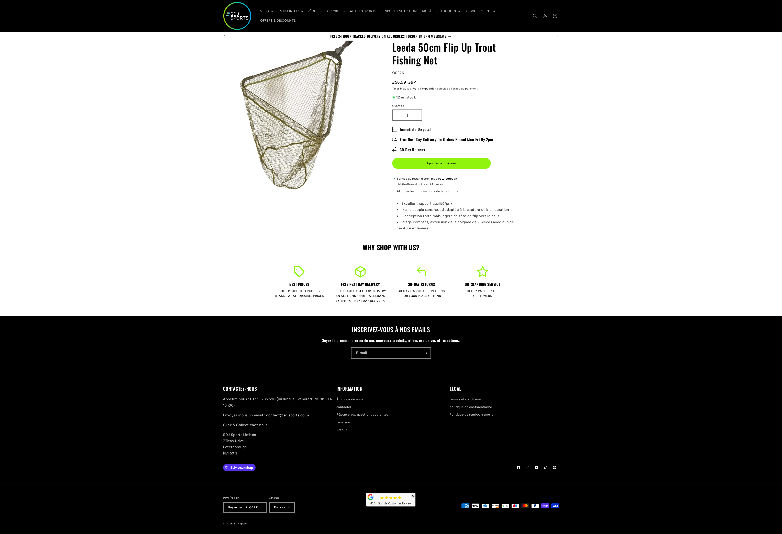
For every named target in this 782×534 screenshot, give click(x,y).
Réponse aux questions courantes (362, 414)
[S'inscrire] (426, 353)
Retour (341, 430)
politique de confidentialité (471, 407)
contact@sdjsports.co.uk (288, 415)
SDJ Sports (241, 523)
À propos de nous (350, 399)
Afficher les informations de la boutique (427, 191)
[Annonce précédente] (224, 36)
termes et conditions (465, 399)
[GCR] (370, 497)
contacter (343, 407)
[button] (266, 11)
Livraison (343, 422)
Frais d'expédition (424, 88)
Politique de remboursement (471, 414)
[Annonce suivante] (558, 36)
